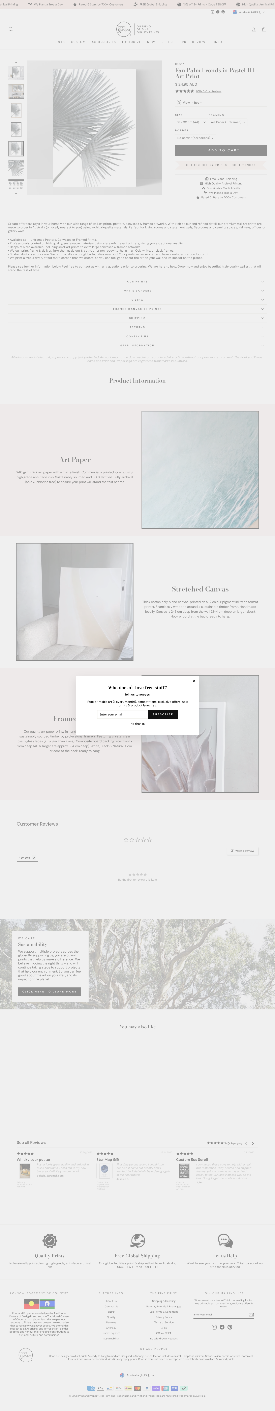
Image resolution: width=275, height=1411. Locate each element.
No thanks (137, 724)
